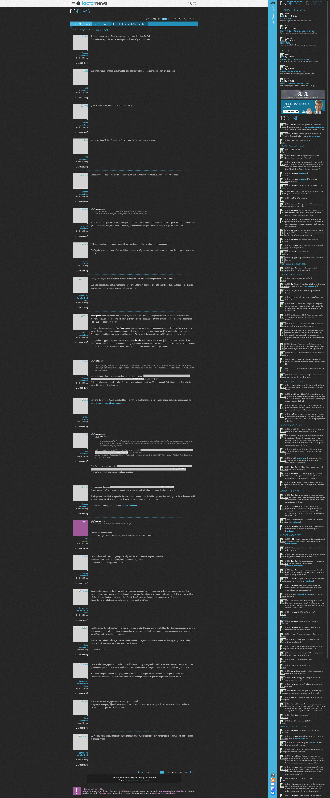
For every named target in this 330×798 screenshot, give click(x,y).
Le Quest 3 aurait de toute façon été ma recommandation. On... (299, 61)
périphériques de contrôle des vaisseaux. (107, 403)
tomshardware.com (311, 286)
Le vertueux (83, 296)
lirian (86, 645)
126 (184, 19)
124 (174, 19)
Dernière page (196, 19)
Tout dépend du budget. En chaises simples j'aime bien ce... (298, 45)
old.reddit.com (304, 375)
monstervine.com (291, 543)
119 (150, 19)
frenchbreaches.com (301, 738)
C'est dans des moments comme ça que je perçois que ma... (298, 74)
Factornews (81, 24)
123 (169, 19)
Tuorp (287, 79)
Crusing (85, 53)
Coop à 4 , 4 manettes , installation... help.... (295, 84)
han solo (133, 505)
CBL (86, 538)
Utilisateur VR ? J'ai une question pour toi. (295, 59)
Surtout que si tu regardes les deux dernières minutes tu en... (298, 33)
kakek (287, 14)
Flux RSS (273, 780)
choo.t (85, 261)
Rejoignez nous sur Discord (273, 784)
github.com (309, 581)
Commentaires (292, 10)
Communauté (272, 386)
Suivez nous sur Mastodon (273, 789)
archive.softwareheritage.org (314, 127)
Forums (286, 51)
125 (179, 19)
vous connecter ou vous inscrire (138, 780)
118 (145, 19)
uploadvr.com (301, 458)
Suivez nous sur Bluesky (273, 793)
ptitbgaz (85, 332)
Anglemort (288, 38)
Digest (314, 3)
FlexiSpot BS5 (285, 43)
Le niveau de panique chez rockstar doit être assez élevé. (297, 21)
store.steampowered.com (294, 565)
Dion (286, 26)
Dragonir (84, 226)
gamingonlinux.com (303, 594)
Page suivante (193, 19)
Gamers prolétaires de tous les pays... (293, 72)
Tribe (86, 451)
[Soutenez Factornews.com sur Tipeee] (303, 113)
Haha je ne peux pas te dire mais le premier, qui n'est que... (298, 86)
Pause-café (101, 24)
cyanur (287, 66)
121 (159, 19)
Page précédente (141, 19)
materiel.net (314, 743)
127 (189, 19)
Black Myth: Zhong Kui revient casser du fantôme (297, 31)
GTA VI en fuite (285, 19)
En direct (291, 3)
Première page (137, 19)
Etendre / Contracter (273, 775)
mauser (125, 505)
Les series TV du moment (129, 24)
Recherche (190, 3)
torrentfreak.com (314, 136)
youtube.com (303, 173)
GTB (86, 88)
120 (154, 19)
